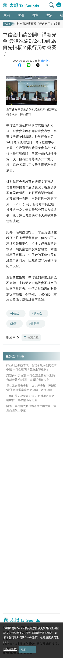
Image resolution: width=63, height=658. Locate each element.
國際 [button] (35, 15)
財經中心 (45, 60)
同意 (23, 649)
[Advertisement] (31, 451)
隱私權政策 (10, 649)
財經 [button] (21, 15)
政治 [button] (7, 15)
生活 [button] (49, 15)
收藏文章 (33, 337)
